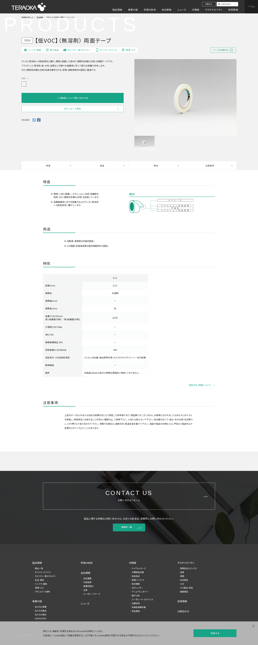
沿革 (85, 590)
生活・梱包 (39, 580)
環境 (182, 576)
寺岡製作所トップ (27, 17)
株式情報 (136, 583)
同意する (215, 633)
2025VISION (40, 618)
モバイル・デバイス (43, 572)
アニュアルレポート (140, 591)
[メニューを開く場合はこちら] (251, 6)
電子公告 (136, 595)
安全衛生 (184, 580)
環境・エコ (39, 587)
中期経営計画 (138, 572)
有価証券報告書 (139, 607)
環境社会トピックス (188, 568)
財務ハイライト (138, 580)
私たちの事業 (40, 606)
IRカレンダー (137, 587)
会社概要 (87, 578)
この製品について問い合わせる (72, 97)
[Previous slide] (138, 97)
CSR (182, 583)
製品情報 (40, 17)
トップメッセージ (139, 568)
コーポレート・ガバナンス (142, 599)
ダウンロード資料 (42, 591)
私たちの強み (40, 614)
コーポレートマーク (91, 593)
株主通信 (136, 611)
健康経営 (184, 591)
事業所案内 (88, 586)
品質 (182, 572)
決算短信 (136, 603)
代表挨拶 (87, 582)
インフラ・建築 (41, 583)
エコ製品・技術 (186, 587)
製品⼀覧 (39, 568)
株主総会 (136, 576)
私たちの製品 (40, 610)
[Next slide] (233, 97)
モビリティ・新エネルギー (45, 576)
